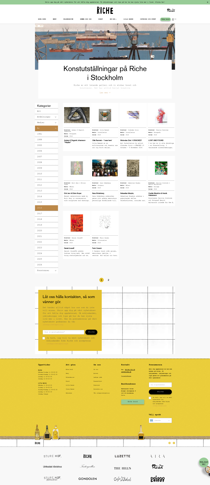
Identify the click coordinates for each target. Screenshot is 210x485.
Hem (36, 26)
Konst (100, 19)
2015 (39, 202)
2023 (39, 248)
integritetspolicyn (57, 344)
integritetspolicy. (53, 325)
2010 (39, 174)
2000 (39, 145)
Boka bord (42, 19)
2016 (39, 208)
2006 (39, 151)
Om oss (112, 19)
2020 (39, 231)
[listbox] (160, 420)
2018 (39, 219)
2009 (39, 168)
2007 (39, 157)
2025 (39, 259)
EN (175, 19)
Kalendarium (68, 19)
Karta (123, 395)
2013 (39, 191)
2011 (39, 179)
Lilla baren (128, 19)
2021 (39, 236)
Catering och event (148, 19)
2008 (39, 162)
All (39, 111)
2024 (39, 253)
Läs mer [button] (104, 93)
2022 (39, 242)
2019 (39, 225)
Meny (54, 19)
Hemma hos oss (85, 19)
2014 (39, 196)
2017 (39, 214)
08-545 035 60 (130, 369)
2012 (39, 185)
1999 (39, 140)
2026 (39, 265)
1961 (39, 134)
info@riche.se (126, 372)
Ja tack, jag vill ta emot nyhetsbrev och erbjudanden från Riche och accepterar (70, 341)
